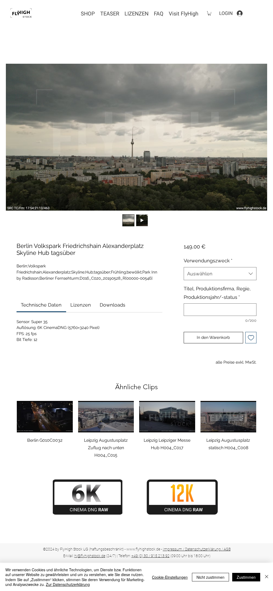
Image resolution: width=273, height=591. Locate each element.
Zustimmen (246, 577)
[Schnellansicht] (45, 416)
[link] (41, 305)
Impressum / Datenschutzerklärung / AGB (197, 549)
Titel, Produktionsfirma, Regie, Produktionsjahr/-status (217, 293)
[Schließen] (266, 577)
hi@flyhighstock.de (89, 556)
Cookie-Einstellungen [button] (170, 577)
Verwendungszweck (208, 260)
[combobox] (220, 273)
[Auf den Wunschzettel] (251, 337)
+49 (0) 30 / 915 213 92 (150, 556)
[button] (209, 13)
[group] (136, 430)
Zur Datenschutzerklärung (68, 584)
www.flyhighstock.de (143, 549)
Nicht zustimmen (210, 577)
